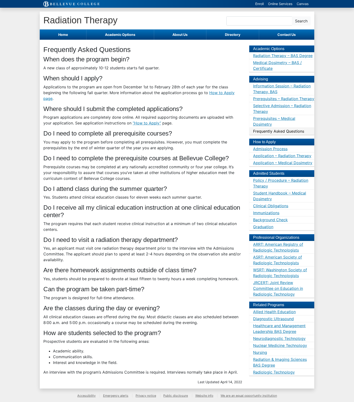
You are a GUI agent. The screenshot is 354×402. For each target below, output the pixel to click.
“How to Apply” (147, 123)
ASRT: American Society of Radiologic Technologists (277, 260)
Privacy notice (146, 395)
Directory (232, 34)
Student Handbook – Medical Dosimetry (279, 196)
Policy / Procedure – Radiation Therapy (280, 183)
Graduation (263, 226)
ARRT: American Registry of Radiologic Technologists (278, 247)
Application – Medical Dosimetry (282, 162)
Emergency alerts (115, 395)
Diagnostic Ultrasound (273, 318)
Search (301, 21)
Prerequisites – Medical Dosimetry (274, 121)
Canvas (302, 4)
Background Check (270, 219)
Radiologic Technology (274, 372)
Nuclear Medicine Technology (280, 345)
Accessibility (86, 395)
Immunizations (266, 212)
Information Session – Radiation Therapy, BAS (282, 89)
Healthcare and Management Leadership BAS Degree (279, 328)
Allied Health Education (274, 311)
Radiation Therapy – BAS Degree (283, 55)
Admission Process (270, 148)
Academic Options (120, 34)
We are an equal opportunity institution (249, 395)
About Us (180, 34)
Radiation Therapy (80, 20)
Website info (204, 395)
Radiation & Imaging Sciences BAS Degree (280, 362)
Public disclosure (175, 395)
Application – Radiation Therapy (282, 155)
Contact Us (286, 34)
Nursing (260, 352)
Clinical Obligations (270, 205)
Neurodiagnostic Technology (279, 338)
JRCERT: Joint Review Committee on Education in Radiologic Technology (278, 288)
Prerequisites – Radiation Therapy (283, 98)
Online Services (280, 4)
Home (63, 34)
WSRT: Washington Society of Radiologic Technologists (280, 272)
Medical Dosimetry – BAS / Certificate (277, 65)
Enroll (259, 4)
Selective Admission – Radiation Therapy (282, 108)
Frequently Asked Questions (278, 131)
